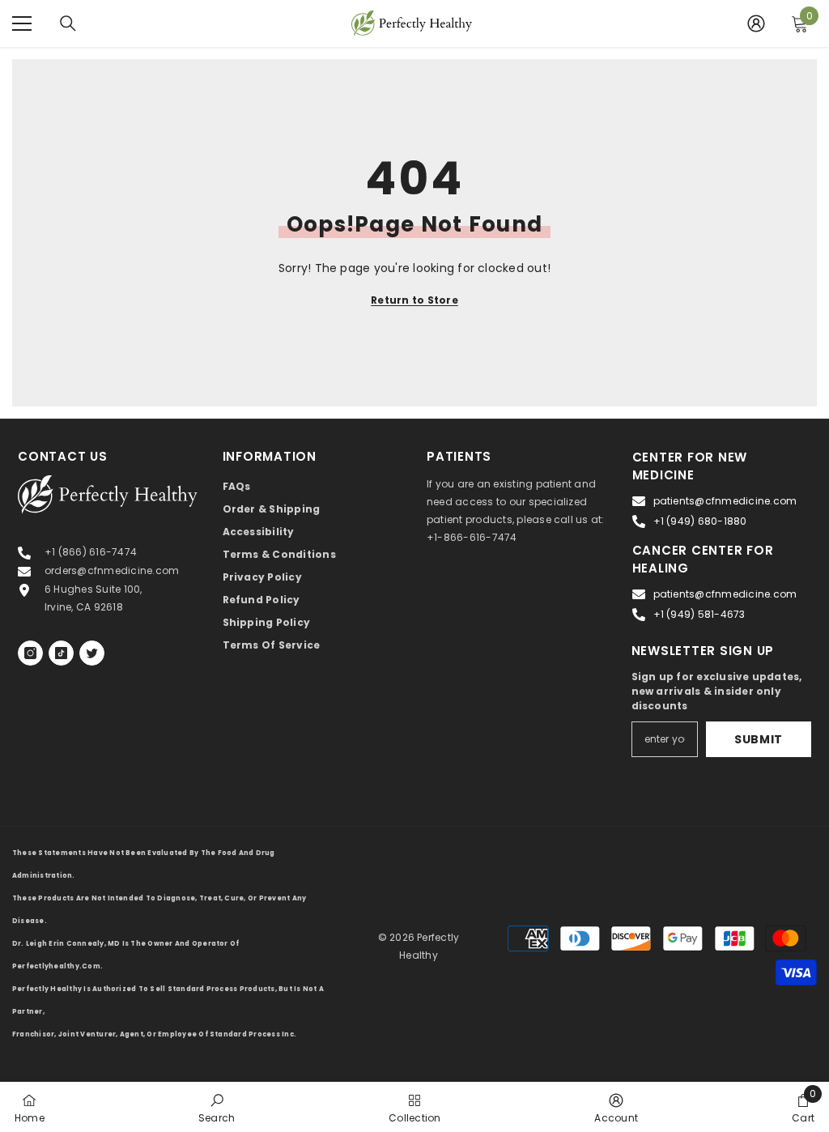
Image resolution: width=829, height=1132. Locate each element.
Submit (758, 739)
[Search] (68, 23)
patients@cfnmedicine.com (725, 501)
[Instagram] (30, 653)
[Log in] (756, 23)
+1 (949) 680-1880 (700, 521)
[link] (216, 1107)
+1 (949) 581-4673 (699, 614)
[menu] (22, 23)
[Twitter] (91, 653)
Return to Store (414, 300)
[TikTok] (61, 653)
